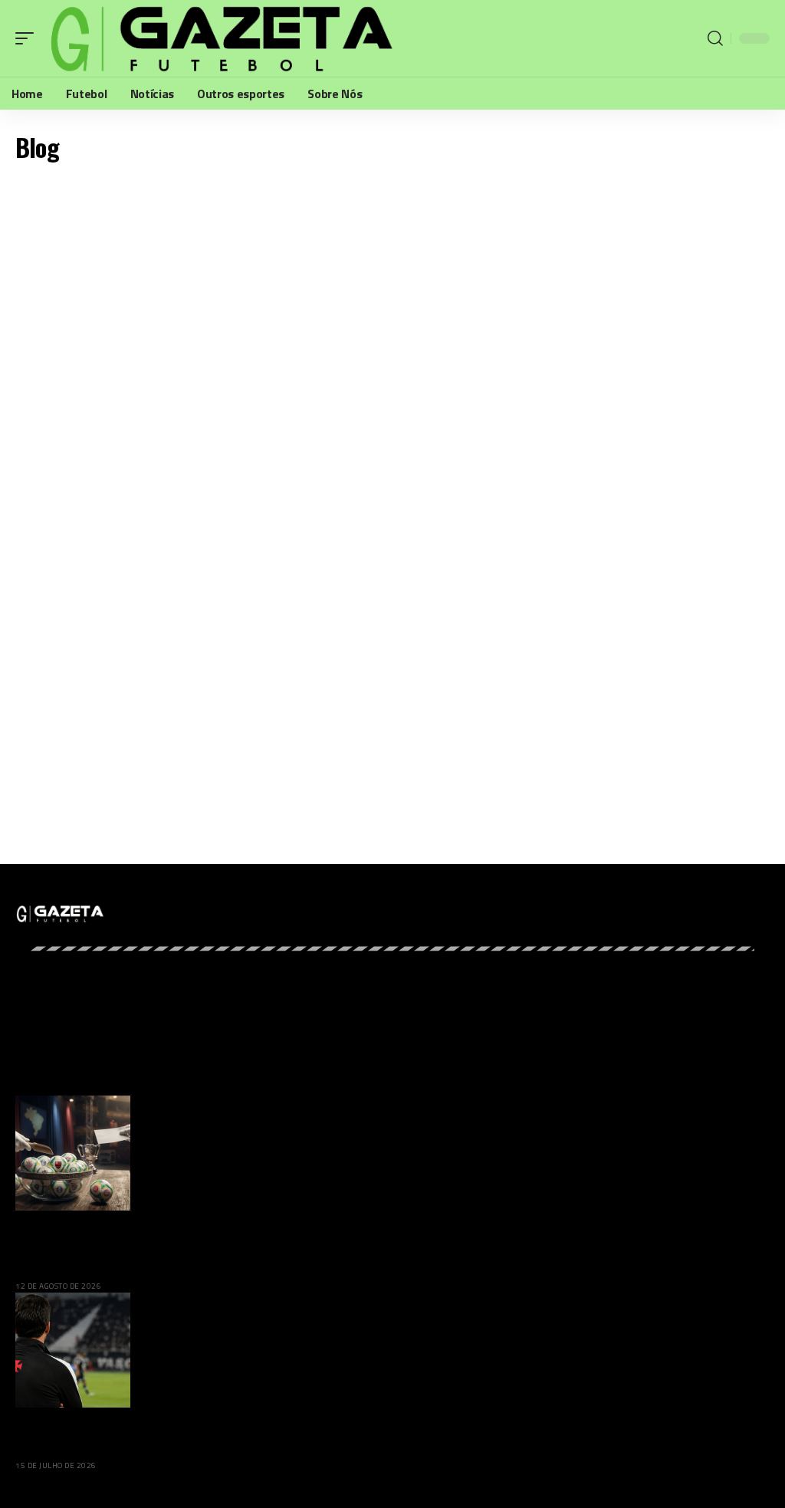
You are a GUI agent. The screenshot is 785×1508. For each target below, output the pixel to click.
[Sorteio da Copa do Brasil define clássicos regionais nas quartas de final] (72, 1152)
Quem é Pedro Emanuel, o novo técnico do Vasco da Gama (169, 1432)
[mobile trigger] (28, 38)
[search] (715, 38)
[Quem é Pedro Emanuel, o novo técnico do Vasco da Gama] (72, 1348)
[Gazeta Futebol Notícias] (218, 38)
